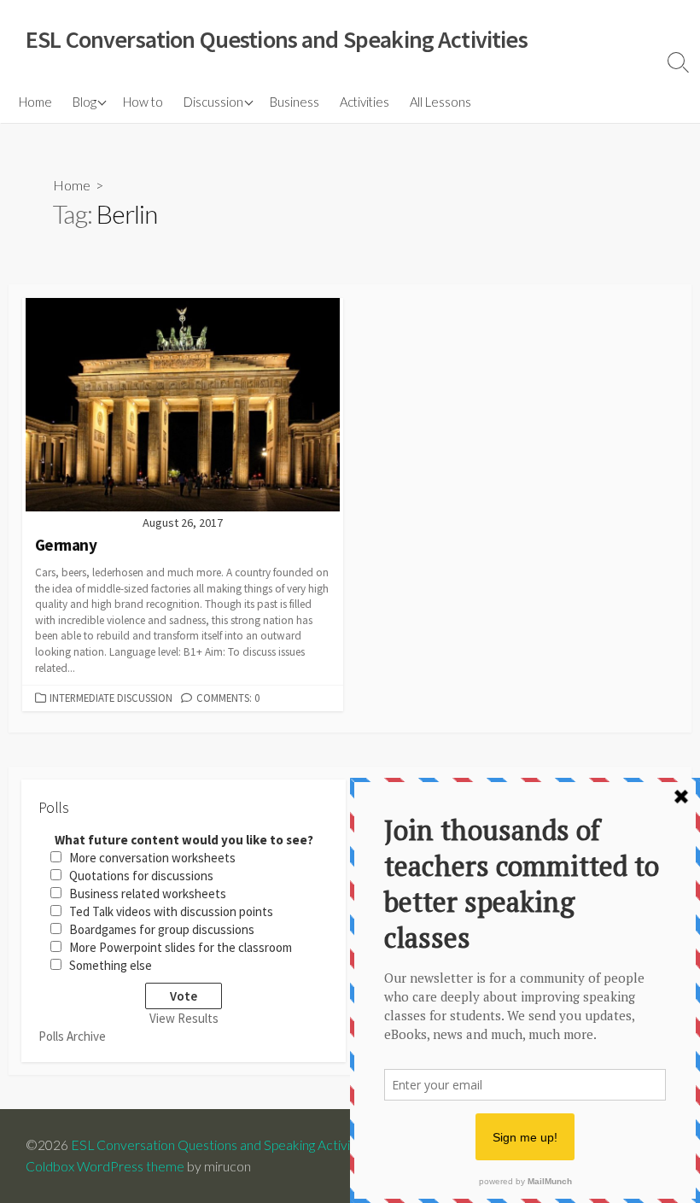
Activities (364, 101)
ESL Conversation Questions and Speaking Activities (221, 1145)
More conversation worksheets (152, 858)
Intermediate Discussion (111, 697)
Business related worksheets (147, 893)
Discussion (213, 101)
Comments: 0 (228, 697)
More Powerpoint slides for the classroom (180, 947)
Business (294, 101)
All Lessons (440, 101)
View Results (184, 1018)
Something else (110, 965)
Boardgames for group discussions (161, 929)
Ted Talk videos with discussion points (171, 911)
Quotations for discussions (141, 875)
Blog (84, 101)
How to (143, 101)
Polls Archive (72, 1036)
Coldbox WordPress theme (105, 1166)
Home (35, 101)
